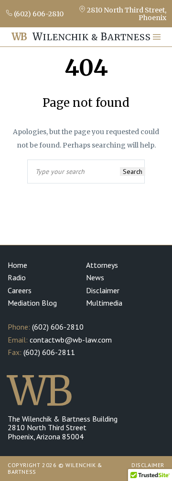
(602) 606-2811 (49, 352)
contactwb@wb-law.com (71, 339)
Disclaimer (102, 290)
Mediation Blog (32, 303)
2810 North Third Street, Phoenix (126, 14)
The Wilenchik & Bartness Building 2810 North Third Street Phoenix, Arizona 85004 (63, 427)
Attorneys (102, 265)
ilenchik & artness (81, 37)
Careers (20, 290)
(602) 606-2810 (38, 14)
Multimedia (104, 303)
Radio (17, 277)
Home (17, 265)
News (95, 277)
